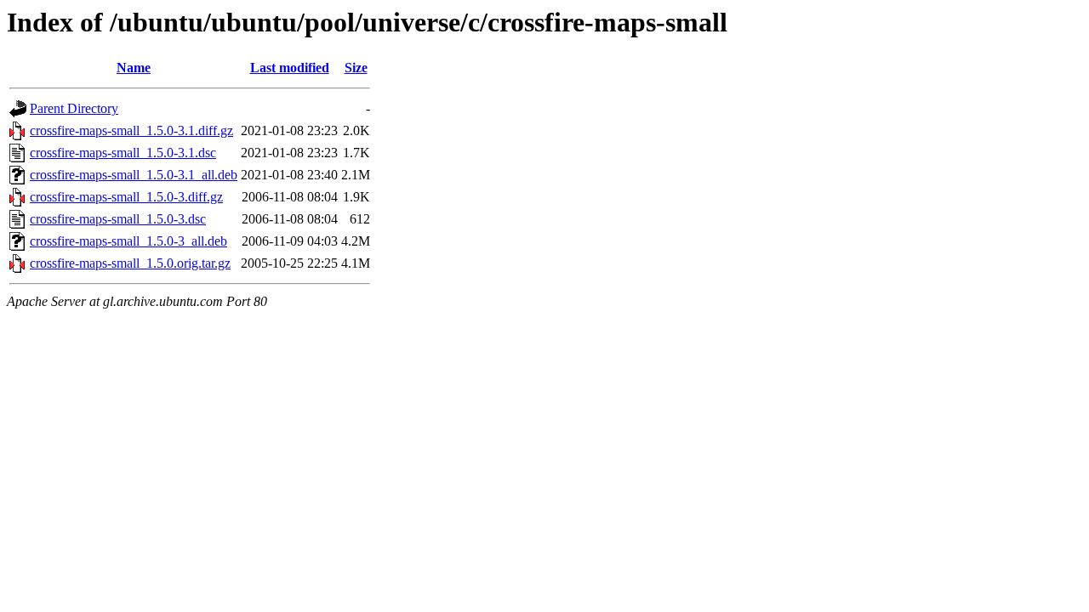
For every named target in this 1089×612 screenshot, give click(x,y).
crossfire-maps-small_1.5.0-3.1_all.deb (133, 174)
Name (134, 67)
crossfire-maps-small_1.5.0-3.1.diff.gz (131, 130)
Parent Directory (74, 108)
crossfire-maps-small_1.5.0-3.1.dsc (123, 152)
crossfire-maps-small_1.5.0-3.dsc (118, 219)
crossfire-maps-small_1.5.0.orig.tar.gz (130, 263)
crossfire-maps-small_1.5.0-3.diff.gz (126, 197)
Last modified (289, 67)
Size (356, 67)
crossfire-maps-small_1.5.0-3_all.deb (128, 241)
